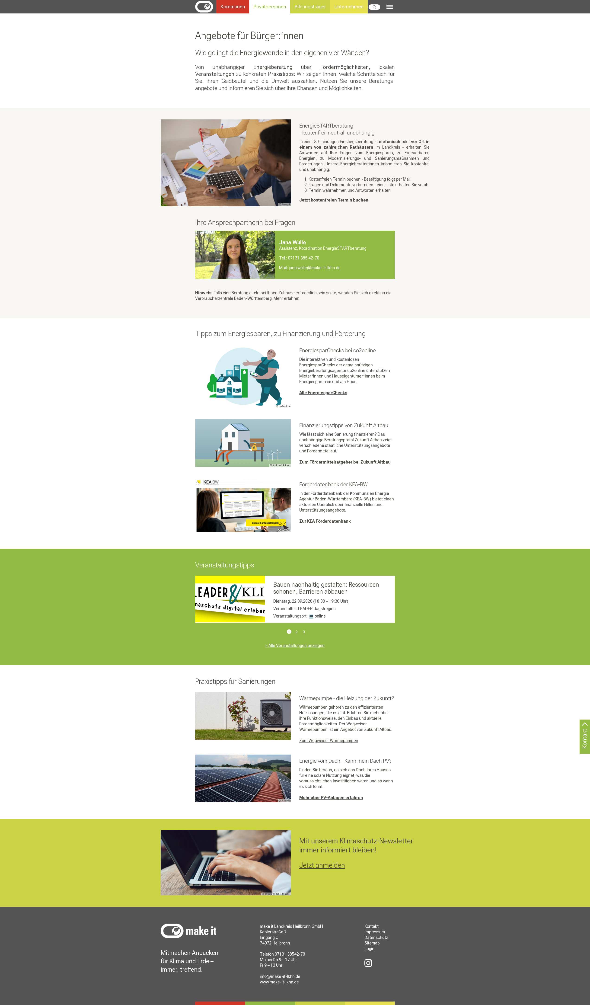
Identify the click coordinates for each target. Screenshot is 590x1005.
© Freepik (284, 204)
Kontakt (371, 926)
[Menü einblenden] (387, 7)
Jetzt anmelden (322, 865)
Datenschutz (376, 937)
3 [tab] (302, 632)
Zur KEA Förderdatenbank (325, 521)
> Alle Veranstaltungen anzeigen (295, 645)
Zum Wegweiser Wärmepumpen (328, 740)
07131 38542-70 (290, 954)
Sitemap (372, 943)
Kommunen (232, 7)
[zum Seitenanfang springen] (585, 727)
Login (369, 948)
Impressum (374, 931)
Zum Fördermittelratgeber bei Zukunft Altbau (345, 462)
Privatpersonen (269, 7)
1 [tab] (288, 632)
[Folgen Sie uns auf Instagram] (368, 963)
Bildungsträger (310, 7)
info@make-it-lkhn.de (280, 976)
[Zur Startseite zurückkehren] (205, 6)
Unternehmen (349, 7)
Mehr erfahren (287, 298)
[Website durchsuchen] (374, 7)
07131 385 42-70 (303, 258)
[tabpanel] (295, 599)
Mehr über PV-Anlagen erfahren (331, 797)
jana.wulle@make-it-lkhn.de (315, 267)
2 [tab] (295, 632)
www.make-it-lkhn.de (279, 981)
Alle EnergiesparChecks (323, 392)
